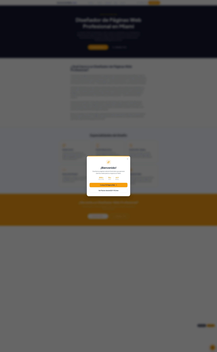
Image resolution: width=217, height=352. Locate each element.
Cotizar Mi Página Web (107, 185)
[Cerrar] (127, 159)
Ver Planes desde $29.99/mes (108, 190)
